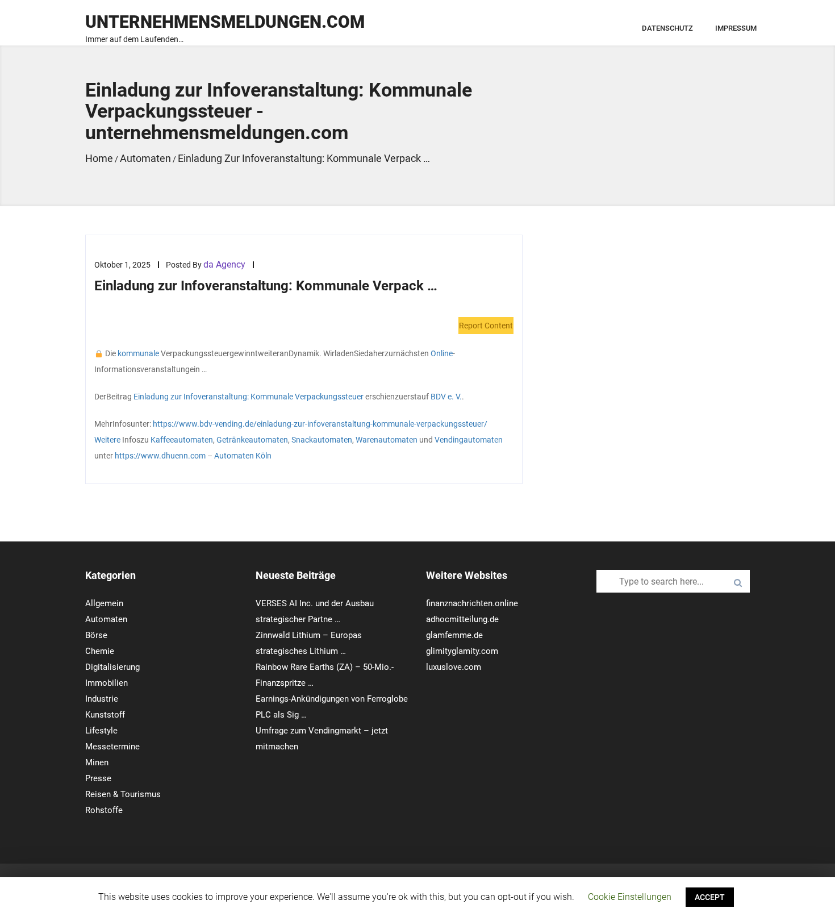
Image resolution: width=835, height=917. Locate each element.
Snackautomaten (321, 439)
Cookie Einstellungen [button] (629, 896)
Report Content (486, 325)
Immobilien (106, 683)
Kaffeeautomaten (182, 439)
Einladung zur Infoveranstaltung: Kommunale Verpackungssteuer (248, 396)
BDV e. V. (446, 396)
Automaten (106, 619)
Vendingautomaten (469, 439)
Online (442, 353)
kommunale (138, 353)
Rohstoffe (104, 810)
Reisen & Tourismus (123, 794)
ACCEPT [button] (710, 897)
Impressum (736, 28)
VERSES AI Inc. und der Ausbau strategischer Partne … (315, 611)
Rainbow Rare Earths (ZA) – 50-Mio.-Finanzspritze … (325, 675)
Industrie (101, 699)
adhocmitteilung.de (462, 619)
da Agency (224, 264)
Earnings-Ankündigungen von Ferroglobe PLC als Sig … (332, 707)
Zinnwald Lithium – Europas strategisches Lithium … (309, 643)
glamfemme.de (454, 635)
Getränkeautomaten (252, 439)
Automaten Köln (243, 455)
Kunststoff (105, 715)
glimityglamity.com (462, 651)
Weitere (107, 439)
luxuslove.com (453, 667)
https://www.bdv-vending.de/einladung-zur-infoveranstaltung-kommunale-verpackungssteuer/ (320, 423)
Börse (96, 635)
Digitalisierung (112, 667)
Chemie (99, 651)
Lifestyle (101, 731)
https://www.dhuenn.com (160, 455)
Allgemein (104, 603)
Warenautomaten (387, 439)
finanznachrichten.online (472, 603)
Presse (98, 778)
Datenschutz (667, 28)
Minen (96, 762)
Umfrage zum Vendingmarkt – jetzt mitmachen (322, 739)
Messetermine (112, 746)
